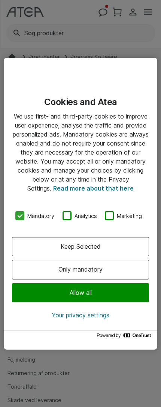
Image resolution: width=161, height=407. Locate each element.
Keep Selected (81, 246)
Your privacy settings (80, 315)
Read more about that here (93, 188)
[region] (80, 203)
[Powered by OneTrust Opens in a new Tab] (125, 337)
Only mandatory (80, 269)
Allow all (81, 292)
